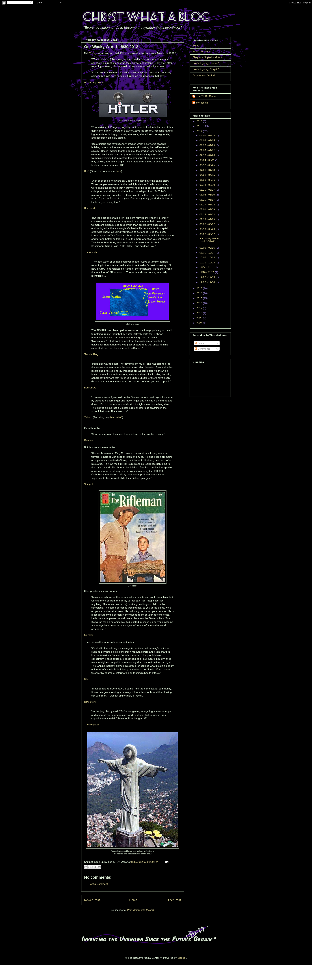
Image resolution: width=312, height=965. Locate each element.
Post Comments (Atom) (140, 909)
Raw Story (90, 701)
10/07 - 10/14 (208, 257)
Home (133, 900)
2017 (199, 308)
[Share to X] (92, 867)
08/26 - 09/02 (208, 234)
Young (92, 53)
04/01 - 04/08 (208, 170)
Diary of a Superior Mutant (207, 57)
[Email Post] (166, 861)
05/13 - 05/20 (208, 184)
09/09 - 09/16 (208, 247)
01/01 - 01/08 (208, 135)
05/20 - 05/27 (208, 189)
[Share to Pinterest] (99, 867)
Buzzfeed (89, 208)
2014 (199, 293)
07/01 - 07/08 (208, 209)
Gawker (88, 634)
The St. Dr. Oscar (206, 96)
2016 (199, 303)
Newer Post (92, 900)
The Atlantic (91, 252)
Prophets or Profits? (203, 75)
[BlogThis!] (89, 867)
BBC (86, 171)
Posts (200, 343)
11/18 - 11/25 (207, 272)
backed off (116, 417)
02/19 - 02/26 (208, 155)
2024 (199, 322)
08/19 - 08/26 (208, 229)
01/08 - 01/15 (208, 140)
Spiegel (88, 484)
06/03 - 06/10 (208, 194)
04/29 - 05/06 (208, 180)
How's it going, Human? (206, 63)
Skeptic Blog (91, 354)
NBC (86, 679)
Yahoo (87, 417)
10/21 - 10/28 (208, 262)
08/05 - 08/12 (208, 224)
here (118, 171)
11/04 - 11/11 (207, 267)
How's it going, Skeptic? (206, 69)
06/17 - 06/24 (208, 204)
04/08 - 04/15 (208, 174)
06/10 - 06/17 (208, 199)
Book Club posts (201, 51)
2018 (199, 313)
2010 (199, 121)
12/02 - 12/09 (208, 277)
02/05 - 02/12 (208, 150)
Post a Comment (98, 883)
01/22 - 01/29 (208, 145)
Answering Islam (93, 82)
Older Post (173, 900)
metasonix (202, 102)
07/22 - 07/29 (208, 219)
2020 (199, 318)
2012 (199, 131)
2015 (199, 298)
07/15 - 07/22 (208, 214)
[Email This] (86, 867)
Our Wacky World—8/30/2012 (209, 240)
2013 (199, 288)
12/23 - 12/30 (208, 282)
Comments (203, 348)
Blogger (181, 957)
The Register (91, 724)
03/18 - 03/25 (208, 165)
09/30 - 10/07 (208, 252)
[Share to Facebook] (96, 867)
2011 (199, 126)
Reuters (88, 440)
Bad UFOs (90, 387)
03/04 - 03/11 (207, 160)
